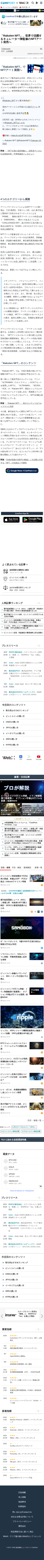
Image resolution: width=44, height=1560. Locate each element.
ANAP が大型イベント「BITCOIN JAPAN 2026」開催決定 (25, 694)
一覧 (38, 603)
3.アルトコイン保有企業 (31, 1131)
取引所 (30, 1559)
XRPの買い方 (11, 739)
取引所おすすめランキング (17, 710)
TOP (5, 1559)
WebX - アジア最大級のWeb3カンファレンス (22, 1536)
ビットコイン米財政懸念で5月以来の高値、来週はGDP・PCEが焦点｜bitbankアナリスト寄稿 (14, 879)
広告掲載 (22, 1492)
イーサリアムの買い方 (15, 733)
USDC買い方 (25, 7)
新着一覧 (13, 1559)
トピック (22, 1559)
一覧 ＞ (39, 819)
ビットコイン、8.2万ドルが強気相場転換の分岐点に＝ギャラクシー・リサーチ (13, 1061)
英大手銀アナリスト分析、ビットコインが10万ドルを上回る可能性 (13, 1107)
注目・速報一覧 (34, 1120)
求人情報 (22, 1497)
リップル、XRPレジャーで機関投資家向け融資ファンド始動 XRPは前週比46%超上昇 (21, 1032)
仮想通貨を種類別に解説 (19, 570)
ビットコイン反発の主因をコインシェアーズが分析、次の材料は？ (13, 1077)
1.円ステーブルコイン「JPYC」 (24, 1127)
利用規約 (22, 1506)
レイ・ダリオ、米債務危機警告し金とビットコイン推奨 (13, 1091)
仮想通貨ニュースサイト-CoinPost (27, 1547)
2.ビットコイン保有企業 (10, 1131)
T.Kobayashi (5, 49)
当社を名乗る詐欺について (22, 1517)
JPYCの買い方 (12, 728)
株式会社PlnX (14, 671)
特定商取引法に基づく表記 (22, 1532)
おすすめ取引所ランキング (20, 588)
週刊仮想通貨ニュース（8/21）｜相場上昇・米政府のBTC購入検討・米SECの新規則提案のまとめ (13, 904)
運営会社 (22, 1526)
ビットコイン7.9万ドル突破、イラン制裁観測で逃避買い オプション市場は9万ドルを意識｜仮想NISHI (14, 993)
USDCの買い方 (12, 722)
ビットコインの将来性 (10, 7)
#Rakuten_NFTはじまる (14, 123)
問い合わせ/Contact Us (22, 1512)
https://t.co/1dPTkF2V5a (21, 135)
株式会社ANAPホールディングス (22, 692)
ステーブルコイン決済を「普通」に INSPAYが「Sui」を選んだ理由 (25, 654)
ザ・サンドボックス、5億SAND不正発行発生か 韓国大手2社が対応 (21, 942)
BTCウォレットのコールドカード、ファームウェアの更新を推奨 (13, 1046)
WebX (39, 1559)
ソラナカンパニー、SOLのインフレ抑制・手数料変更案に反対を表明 (13, 957)
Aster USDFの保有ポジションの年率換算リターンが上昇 (28, 1313)
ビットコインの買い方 (18, 577)
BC (41, 49)
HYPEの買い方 (12, 745)
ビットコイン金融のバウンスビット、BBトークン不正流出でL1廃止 (14, 976)
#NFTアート (32, 107)
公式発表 (9, 51)
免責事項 (22, 1502)
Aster (11, 663)
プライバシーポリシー (22, 1521)
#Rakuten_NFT (8, 101)
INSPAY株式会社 (15, 652)
